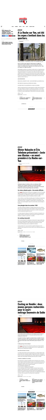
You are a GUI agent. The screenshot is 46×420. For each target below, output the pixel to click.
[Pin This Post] (10, 35)
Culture (20, 26)
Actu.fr (21, 192)
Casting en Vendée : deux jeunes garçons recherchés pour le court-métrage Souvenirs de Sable (7, 43)
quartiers (25, 94)
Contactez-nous (31, 26)
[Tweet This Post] (6, 35)
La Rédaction (21, 41)
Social (13, 26)
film (27, 376)
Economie (16, 26)
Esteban (20, 164)
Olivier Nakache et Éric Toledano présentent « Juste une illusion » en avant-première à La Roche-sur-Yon (7, 32)
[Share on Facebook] (3, 35)
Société (27, 26)
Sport (24, 26)
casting (24, 376)
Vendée (30, 376)
